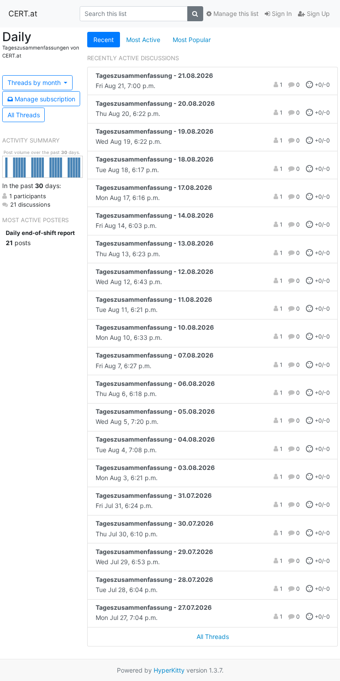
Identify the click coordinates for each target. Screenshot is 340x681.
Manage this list (235, 13)
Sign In (281, 13)
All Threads (24, 115)
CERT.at (22, 13)
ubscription (45, 99)
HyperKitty (169, 670)
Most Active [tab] (143, 39)
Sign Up (317, 13)
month (35, 82)
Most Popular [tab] (192, 39)
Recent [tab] (103, 39)
